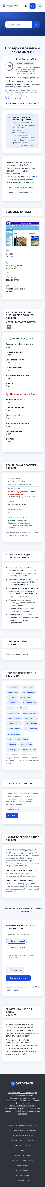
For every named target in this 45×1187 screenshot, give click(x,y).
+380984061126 (14, 718)
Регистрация (12, 990)
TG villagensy (13, 750)
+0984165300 (31, 718)
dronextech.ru (13, 692)
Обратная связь (22, 1180)
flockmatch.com (29, 703)
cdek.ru (11, 708)
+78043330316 (30, 729)
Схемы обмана (22, 1175)
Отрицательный (18, 948)
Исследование (22, 1170)
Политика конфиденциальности (22, 1125)
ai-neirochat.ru (13, 703)
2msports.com (13, 713)
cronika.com (25, 697)
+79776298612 (31, 724)
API (22, 1150)
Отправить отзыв (18, 978)
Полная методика (13, 98)
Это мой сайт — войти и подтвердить (21, 103)
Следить (12, 816)
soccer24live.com (30, 713)
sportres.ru (12, 697)
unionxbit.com (13, 687)
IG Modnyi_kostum (15, 734)
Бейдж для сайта (22, 1145)
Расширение (22, 1165)
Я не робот (17, 970)
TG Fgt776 (12, 744)
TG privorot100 (26, 744)
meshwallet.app (29, 692)
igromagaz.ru (28, 687)
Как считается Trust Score (22, 1135)
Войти (35, 987)
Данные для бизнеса (22, 1155)
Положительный (18, 941)
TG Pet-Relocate (29, 750)
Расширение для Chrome (22, 1160)
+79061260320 (14, 729)
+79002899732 (14, 724)
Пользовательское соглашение (22, 1130)
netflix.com (22, 708)
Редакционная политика (22, 1140)
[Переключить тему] (25, 5)
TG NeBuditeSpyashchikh (18, 739)
